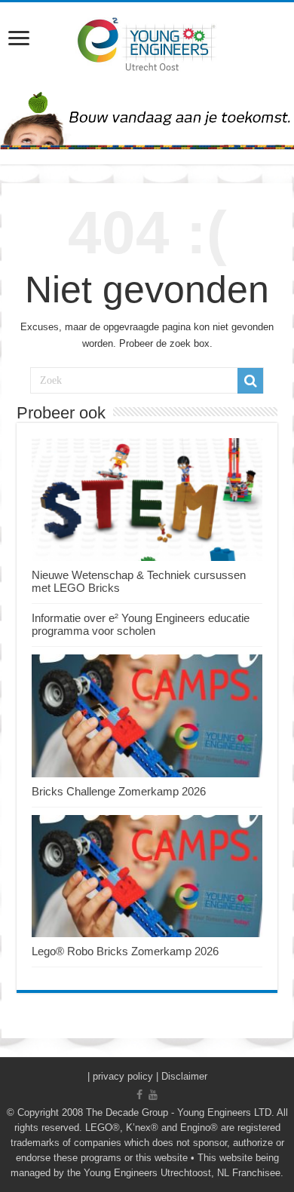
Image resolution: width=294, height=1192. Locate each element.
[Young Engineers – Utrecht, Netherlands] (147, 43)
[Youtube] (153, 1095)
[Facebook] (139, 1095)
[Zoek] (250, 381)
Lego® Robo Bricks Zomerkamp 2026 (125, 951)
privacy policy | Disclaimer (150, 1076)
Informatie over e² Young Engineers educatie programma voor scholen (141, 624)
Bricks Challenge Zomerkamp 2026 (119, 791)
